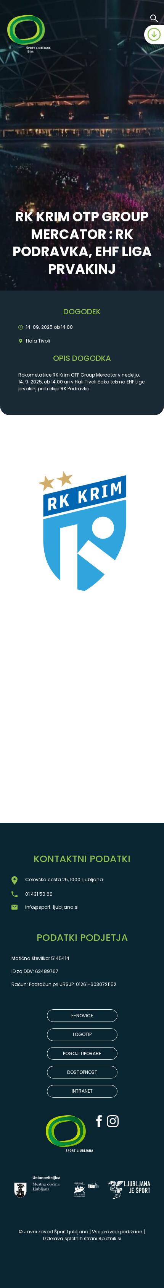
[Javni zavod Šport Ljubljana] (30, 35)
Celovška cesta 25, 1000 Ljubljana (64, 879)
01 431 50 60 (39, 894)
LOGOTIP (82, 1034)
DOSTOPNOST (82, 1072)
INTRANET (82, 1091)
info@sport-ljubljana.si (52, 907)
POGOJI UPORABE (82, 1053)
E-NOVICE (82, 1015)
